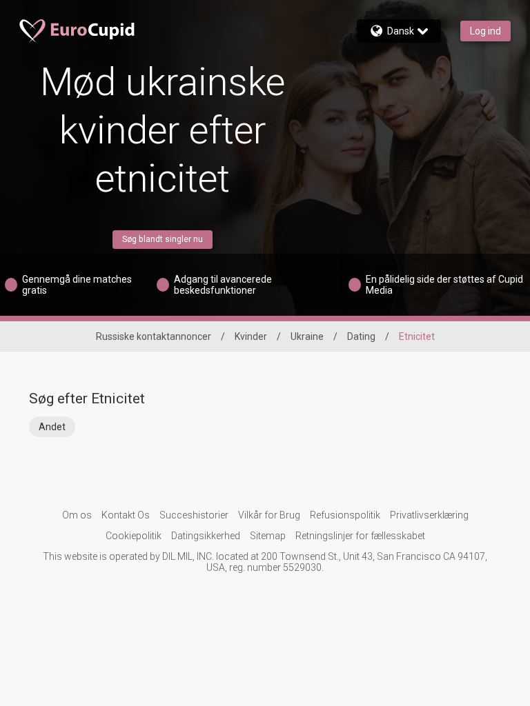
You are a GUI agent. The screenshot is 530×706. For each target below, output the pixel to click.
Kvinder (251, 336)
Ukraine (307, 336)
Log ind (485, 31)
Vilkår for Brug (269, 515)
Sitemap (268, 535)
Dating (361, 336)
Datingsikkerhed (205, 535)
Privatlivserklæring (429, 515)
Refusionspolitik (345, 515)
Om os (77, 515)
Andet (52, 426)
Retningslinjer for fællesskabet (360, 535)
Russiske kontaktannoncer (153, 336)
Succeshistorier (193, 515)
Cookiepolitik (133, 535)
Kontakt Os (125, 515)
